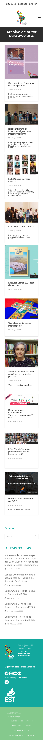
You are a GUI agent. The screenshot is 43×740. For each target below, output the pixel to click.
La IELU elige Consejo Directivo (19, 180)
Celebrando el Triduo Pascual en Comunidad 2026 (20, 592)
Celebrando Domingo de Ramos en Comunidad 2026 (20, 605)
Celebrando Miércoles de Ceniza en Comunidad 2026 (20, 618)
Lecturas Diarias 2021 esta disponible (21, 284)
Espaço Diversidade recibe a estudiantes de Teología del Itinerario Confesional (20, 577)
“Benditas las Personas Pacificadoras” (19, 324)
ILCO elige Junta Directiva (21, 226)
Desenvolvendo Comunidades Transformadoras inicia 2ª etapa (20, 414)
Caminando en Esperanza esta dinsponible (21, 84)
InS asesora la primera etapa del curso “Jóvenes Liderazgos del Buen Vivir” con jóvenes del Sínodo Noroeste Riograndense (21, 560)
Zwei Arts (18, 717)
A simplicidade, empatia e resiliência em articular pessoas (21, 374)
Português (32, 365)
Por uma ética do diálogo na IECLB (20, 499)
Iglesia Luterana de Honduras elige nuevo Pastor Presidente (19, 131)
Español (34, 76)
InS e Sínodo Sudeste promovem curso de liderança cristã (19, 452)
